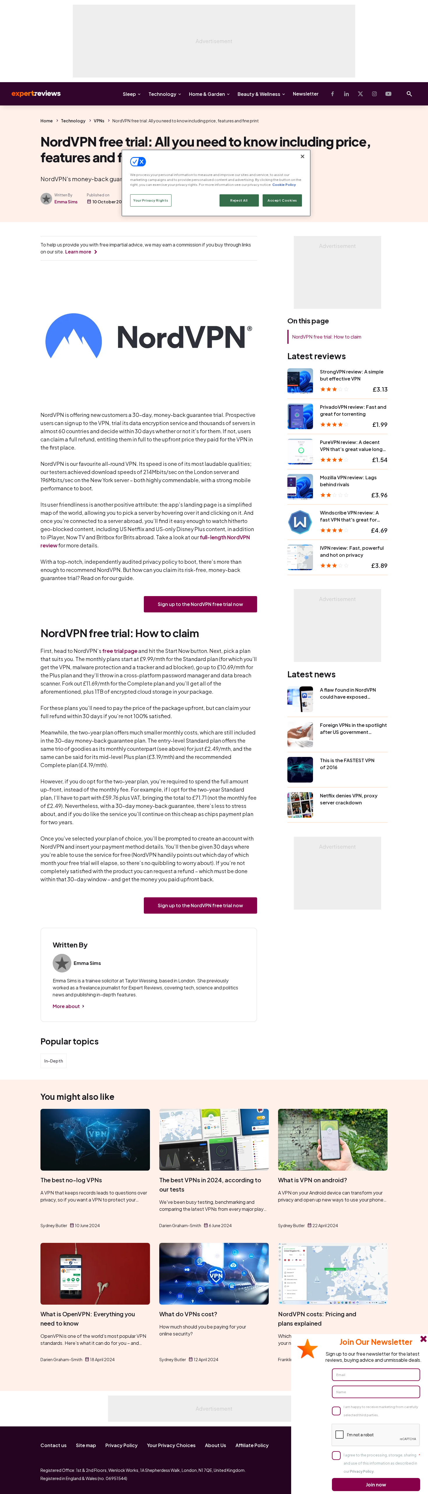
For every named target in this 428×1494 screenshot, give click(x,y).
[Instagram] (374, 94)
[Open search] (409, 94)
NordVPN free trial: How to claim (326, 337)
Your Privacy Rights (150, 200)
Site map (86, 1445)
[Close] (302, 156)
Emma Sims (65, 201)
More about (66, 1006)
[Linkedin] (346, 94)
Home (46, 120)
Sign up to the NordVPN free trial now (200, 604)
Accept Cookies (282, 200)
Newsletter (306, 94)
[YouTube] (388, 94)
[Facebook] (332, 94)
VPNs (99, 120)
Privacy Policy (121, 1445)
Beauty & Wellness (259, 94)
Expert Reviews (31, 93)
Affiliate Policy (252, 1445)
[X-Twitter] (360, 94)
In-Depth (53, 1060)
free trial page (119, 650)
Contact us (53, 1445)
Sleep (129, 94)
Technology (162, 94)
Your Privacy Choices (171, 1445)
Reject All (239, 200)
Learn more (78, 252)
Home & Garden (207, 94)
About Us (215, 1445)
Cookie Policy (284, 184)
